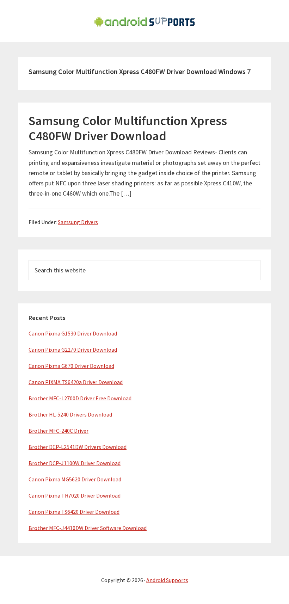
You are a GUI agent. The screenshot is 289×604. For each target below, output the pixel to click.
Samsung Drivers (78, 222)
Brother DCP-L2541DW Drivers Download (78, 446)
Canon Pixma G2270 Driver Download (73, 349)
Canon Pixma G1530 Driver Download (73, 333)
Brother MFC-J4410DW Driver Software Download (88, 527)
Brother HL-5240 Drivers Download (70, 414)
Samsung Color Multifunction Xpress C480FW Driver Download (128, 128)
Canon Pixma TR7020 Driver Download (75, 495)
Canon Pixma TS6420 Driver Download (74, 511)
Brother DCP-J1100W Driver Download (75, 463)
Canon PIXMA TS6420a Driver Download (76, 382)
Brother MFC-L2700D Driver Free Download (80, 398)
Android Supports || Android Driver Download (144, 21)
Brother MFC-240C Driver (58, 430)
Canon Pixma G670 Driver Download (71, 365)
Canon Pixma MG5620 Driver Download (75, 479)
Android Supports (167, 580)
